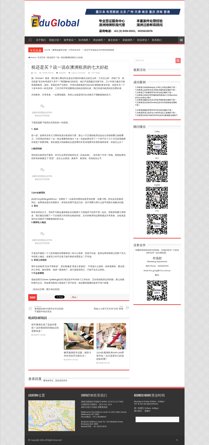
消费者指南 (102, 407)
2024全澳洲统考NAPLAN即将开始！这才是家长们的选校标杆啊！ (110, 355)
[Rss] (177, 440)
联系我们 (157, 40)
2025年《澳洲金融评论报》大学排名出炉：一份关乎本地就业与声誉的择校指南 (79, 50)
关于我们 (41, 40)
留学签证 (69, 40)
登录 (65, 380)
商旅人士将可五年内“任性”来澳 (108, 307)
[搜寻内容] (178, 60)
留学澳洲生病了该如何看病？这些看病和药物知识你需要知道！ (45, 327)
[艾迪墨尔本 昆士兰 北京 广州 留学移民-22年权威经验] (105, 18)
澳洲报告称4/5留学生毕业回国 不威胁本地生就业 (48, 309)
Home (33, 57)
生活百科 (41, 57)
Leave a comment (78, 73)
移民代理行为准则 (89, 407)
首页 (30, 39)
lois (35, 73)
